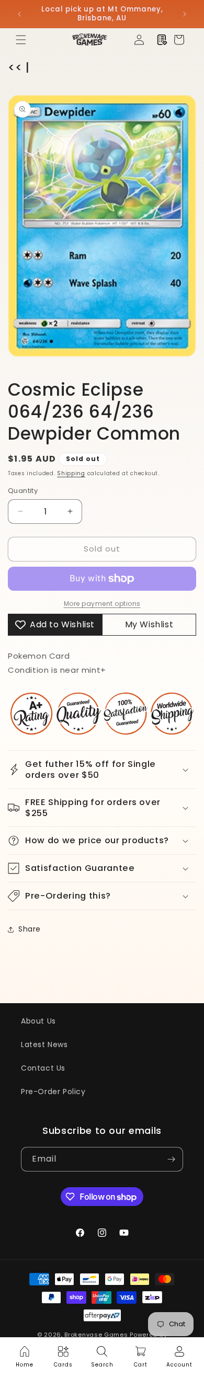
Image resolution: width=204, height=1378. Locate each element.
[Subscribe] (171, 1159)
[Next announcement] (184, 14)
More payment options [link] (102, 603)
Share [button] (29, 929)
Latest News (44, 1044)
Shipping (71, 473)
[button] (20, 39)
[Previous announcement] (19, 14)
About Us (38, 1021)
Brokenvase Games (96, 1334)
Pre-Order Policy (53, 1091)
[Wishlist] (162, 39)
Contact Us (43, 1068)
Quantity (23, 491)
